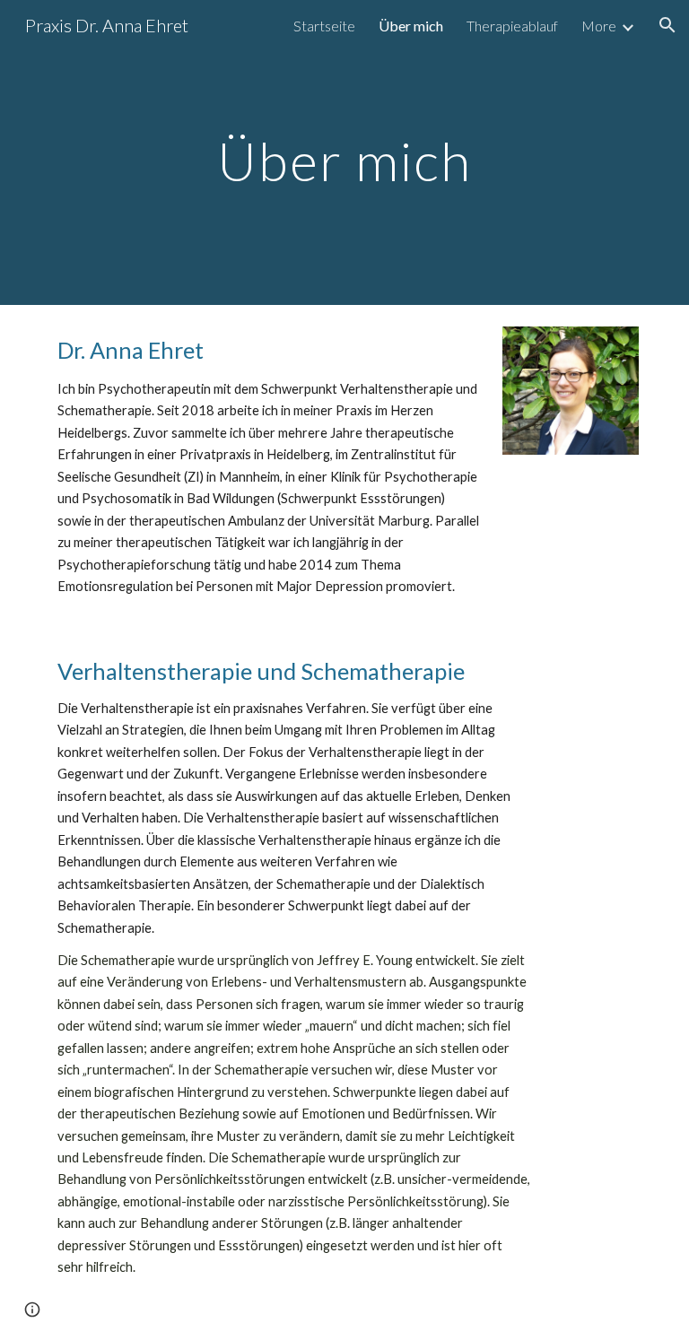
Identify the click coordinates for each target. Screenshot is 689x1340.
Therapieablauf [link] (512, 25)
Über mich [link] (411, 25)
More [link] (598, 25)
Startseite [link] (324, 25)
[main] (344, 152)
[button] (667, 25)
